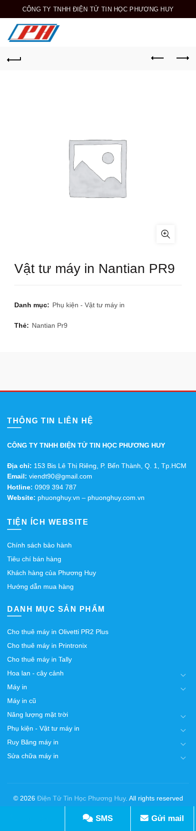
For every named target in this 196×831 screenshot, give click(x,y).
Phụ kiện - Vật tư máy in (88, 305)
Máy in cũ (21, 700)
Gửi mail (166, 818)
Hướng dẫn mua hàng (40, 586)
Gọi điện (38, 818)
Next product (182, 58)
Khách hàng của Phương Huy (51, 573)
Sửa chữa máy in (33, 756)
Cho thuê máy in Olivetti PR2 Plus (57, 631)
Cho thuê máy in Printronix (47, 645)
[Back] (14, 58)
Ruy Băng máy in (33, 742)
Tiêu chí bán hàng (34, 559)
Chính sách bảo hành (39, 545)
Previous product (158, 58)
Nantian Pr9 (50, 325)
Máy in (17, 687)
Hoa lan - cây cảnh (35, 673)
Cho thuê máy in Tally (39, 659)
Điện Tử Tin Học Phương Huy (81, 798)
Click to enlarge (166, 234)
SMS (103, 818)
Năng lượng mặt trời (37, 714)
